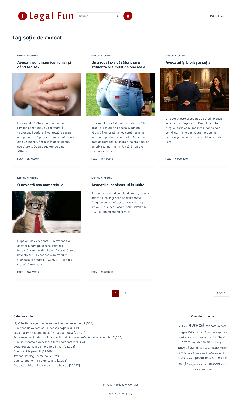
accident (183, 326)
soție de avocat (198, 364)
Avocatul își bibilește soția (187, 62)
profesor (213, 358)
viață (204, 370)
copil (209, 337)
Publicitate (120, 384)
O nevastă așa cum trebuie (40, 185)
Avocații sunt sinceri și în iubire (117, 185)
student (214, 364)
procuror (201, 358)
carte (224, 332)
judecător (186, 347)
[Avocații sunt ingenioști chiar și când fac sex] (46, 94)
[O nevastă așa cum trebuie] (46, 212)
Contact (133, 384)
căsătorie (219, 337)
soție (183, 363)
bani (191, 332)
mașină (215, 347)
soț (225, 358)
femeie (205, 342)
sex (220, 358)
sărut (223, 364)
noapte (198, 353)
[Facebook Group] (127, 16)
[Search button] (116, 16)
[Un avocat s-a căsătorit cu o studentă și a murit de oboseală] (120, 94)
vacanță (197, 369)
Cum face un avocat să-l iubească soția (39, 328)
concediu (201, 337)
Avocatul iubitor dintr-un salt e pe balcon (40, 365)
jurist (198, 347)
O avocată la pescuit (27, 351)
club (194, 337)
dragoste (196, 342)
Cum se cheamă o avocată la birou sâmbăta (42, 342)
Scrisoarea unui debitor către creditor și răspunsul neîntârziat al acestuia (61, 337)
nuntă (204, 353)
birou (198, 332)
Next (220, 293)
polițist (223, 353)
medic (223, 347)
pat (216, 353)
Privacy (107, 384)
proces (190, 358)
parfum (211, 353)
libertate (206, 348)
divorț (186, 342)
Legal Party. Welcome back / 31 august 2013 (43, 332)
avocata (211, 326)
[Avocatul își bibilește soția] (194, 89)
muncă (191, 353)
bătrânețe (216, 332)
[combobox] (94, 15)
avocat (196, 325)
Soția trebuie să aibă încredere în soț (38, 346)
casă (181, 337)
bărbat (207, 332)
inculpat (219, 342)
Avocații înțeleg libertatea (30, 356)
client (188, 337)
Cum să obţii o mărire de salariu (34, 360)
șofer (209, 370)
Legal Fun (51, 16)
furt (213, 342)
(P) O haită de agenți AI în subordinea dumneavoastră (49, 323)
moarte (183, 353)
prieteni (182, 358)
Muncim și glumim (27, 55)
